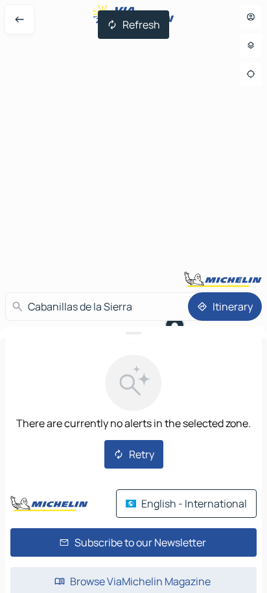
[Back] (19, 19)
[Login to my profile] (251, 17)
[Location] (251, 74)
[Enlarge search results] (133, 333)
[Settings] (251, 45)
